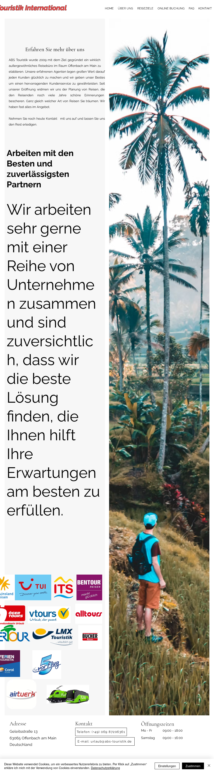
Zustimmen (193, 766)
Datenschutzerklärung (105, 768)
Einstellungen (167, 766)
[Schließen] (208, 766)
